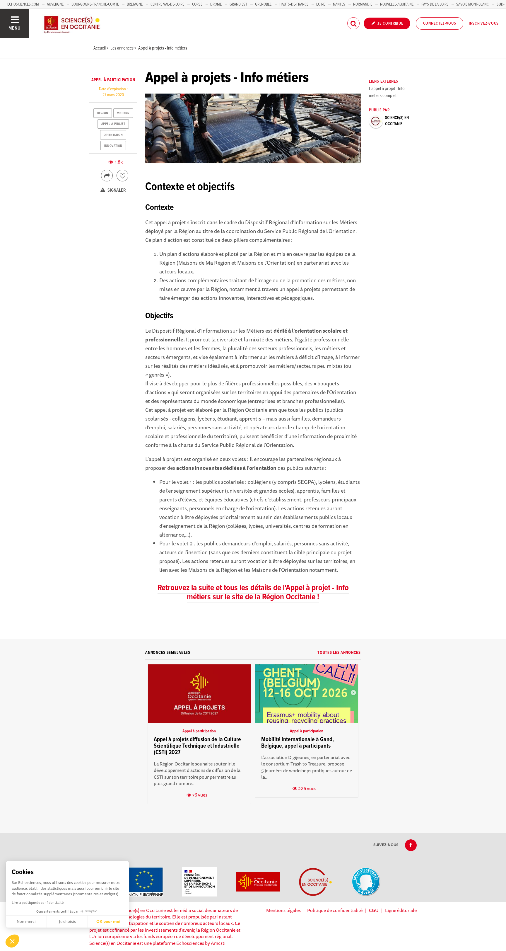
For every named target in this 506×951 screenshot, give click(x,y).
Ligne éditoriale (401, 910)
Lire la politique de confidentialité (38, 902)
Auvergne (55, 4)
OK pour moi (108, 921)
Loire (320, 4)
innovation (113, 146)
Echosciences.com (23, 4)
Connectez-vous (439, 23)
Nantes (339, 4)
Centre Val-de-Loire (167, 4)
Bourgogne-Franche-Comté (95, 4)
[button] (12, 941)
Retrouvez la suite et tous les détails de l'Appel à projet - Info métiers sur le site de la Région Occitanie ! (253, 593)
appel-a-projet (113, 124)
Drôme (216, 4)
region (102, 113)
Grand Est (238, 4)
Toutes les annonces (338, 652)
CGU (374, 910)
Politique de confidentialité (335, 910)
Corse (197, 4)
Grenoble (263, 4)
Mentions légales (283, 910)
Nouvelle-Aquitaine (396, 4)
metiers (123, 113)
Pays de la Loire (434, 4)
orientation (113, 135)
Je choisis (67, 921)
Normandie (362, 4)
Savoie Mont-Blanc (472, 4)
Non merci (26, 921)
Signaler (116, 190)
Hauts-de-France (293, 4)
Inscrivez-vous (484, 23)
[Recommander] (122, 175)
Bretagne (135, 4)
